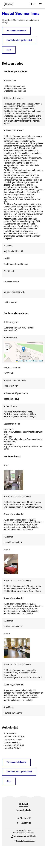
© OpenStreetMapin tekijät (33, 361)
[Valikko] (40, 4)
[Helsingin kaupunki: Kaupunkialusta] (21, 4)
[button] (23, 349)
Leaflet (20, 361)
